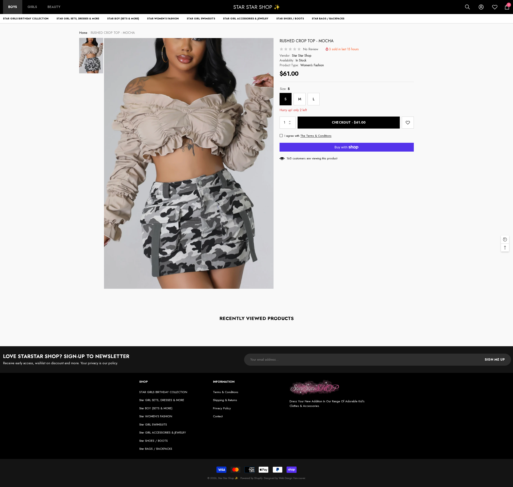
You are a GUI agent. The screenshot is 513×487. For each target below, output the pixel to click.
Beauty (53, 7)
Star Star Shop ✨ (228, 478)
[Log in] (481, 7)
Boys (12, 7)
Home (83, 32)
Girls (32, 7)
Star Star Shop (301, 55)
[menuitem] (12, 7)
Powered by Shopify (251, 478)
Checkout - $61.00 (349, 122)
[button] (468, 7)
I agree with (292, 136)
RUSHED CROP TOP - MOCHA (306, 41)
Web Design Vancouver (292, 478)
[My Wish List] (495, 7)
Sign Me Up (495, 359)
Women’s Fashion (312, 65)
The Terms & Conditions (315, 136)
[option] (189, 163)
